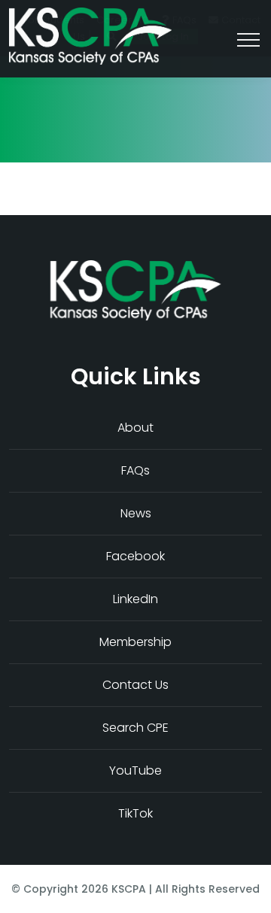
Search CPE (135, 727)
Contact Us (135, 684)
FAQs (135, 470)
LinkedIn (135, 599)
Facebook (135, 556)
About (135, 427)
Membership (135, 642)
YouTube (135, 770)
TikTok (135, 813)
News (135, 513)
